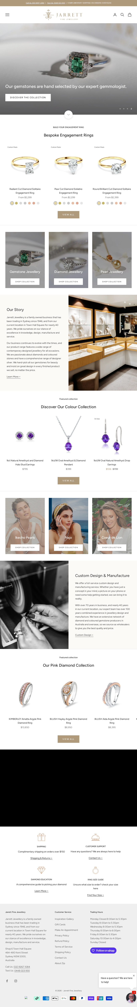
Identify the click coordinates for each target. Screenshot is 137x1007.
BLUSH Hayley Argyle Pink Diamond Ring (68, 721)
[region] (68, 69)
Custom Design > (84, 635)
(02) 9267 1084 (22, 966)
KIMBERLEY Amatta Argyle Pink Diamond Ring (25, 721)
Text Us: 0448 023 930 (56, 3)
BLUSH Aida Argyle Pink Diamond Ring (112, 721)
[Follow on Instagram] (15, 981)
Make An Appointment (66, 930)
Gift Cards (60, 924)
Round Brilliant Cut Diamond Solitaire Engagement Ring (112, 191)
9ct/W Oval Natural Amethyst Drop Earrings (112, 462)
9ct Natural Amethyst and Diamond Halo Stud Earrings (25, 462)
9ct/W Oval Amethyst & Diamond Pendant (68, 462)
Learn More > (14, 376)
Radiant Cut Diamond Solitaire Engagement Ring (25, 191)
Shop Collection (25, 282)
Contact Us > (96, 858)
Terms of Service (64, 946)
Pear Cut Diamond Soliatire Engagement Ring (68, 191)
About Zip (60, 963)
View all (68, 214)
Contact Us (61, 957)
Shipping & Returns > (41, 858)
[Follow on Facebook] (7, 981)
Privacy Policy (62, 935)
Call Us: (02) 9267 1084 (35, 3)
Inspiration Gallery (64, 919)
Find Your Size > (95, 895)
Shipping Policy (63, 952)
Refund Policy (62, 941)
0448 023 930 (22, 970)
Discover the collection (28, 97)
